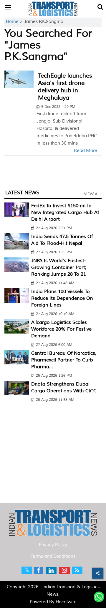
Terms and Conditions (53, 556)
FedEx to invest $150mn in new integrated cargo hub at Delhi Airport (65, 212)
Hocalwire (66, 602)
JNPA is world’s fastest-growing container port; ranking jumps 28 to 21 (58, 267)
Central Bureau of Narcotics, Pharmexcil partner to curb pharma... (63, 360)
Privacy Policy (53, 544)
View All (93, 194)
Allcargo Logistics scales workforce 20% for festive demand (61, 329)
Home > (15, 21)
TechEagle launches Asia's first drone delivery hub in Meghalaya (65, 86)
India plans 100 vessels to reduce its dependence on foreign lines (62, 298)
